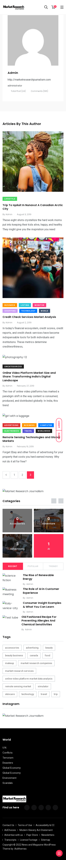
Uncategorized (13, 366)
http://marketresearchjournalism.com (29, 79)
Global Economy (12, 767)
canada (34, 655)
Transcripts (10, 839)
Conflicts (8, 752)
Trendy (53, 566)
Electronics (11, 431)
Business (9, 305)
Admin (29, 584)
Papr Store (32, 835)
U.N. (5, 747)
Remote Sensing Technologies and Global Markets (31, 439)
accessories (12, 647)
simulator (43, 686)
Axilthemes (20, 848)
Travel (28, 431)
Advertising (11, 425)
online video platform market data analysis (28, 678)
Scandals (8, 782)
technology (27, 694)
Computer (46, 425)
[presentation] (53, 500)
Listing (25, 305)
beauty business (14, 655)
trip (56, 694)
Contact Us (8, 825)
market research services (19, 671)
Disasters (8, 762)
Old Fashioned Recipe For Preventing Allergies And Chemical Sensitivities (39, 620)
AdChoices (10, 830)
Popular (33, 566)
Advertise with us (13, 835)
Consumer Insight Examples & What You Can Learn (42, 605)
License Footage (28, 839)
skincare (10, 694)
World (44, 311)
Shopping (10, 311)
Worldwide (44, 431)
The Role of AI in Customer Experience (41, 591)
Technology (28, 311)
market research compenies (36, 663)
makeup (9, 663)
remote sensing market (18, 686)
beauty (49, 647)
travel (44, 694)
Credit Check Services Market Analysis (29, 317)
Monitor (39, 305)
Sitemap (45, 839)
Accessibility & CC (45, 825)
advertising (32, 647)
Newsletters (47, 835)
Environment (9, 777)
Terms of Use (25, 825)
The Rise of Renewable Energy (38, 577)
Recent (12, 566)
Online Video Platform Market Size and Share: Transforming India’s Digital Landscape (29, 376)
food (47, 655)
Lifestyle (9, 199)
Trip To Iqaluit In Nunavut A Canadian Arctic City (33, 207)
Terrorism (8, 757)
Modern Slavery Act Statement (36, 830)
